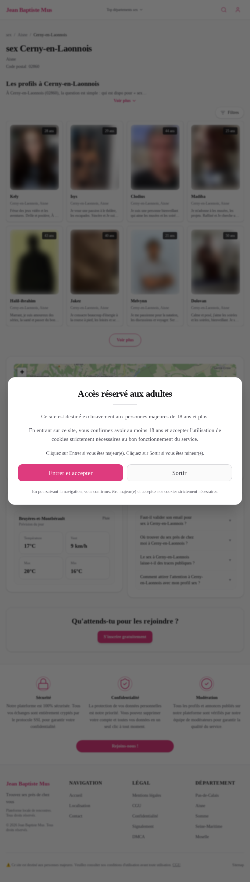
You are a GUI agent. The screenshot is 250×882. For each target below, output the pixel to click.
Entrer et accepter (71, 472)
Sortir (179, 472)
